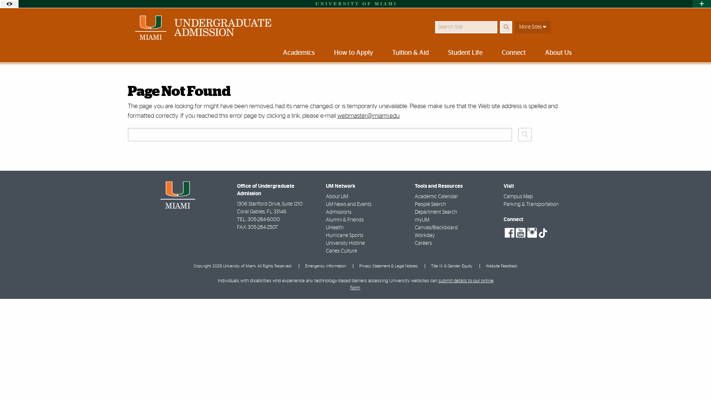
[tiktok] (543, 233)
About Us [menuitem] (558, 53)
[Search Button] (506, 27)
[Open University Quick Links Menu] (701, 4)
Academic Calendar (436, 196)
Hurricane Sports (344, 235)
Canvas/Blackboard (436, 227)
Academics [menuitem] (299, 53)
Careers (423, 243)
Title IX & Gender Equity (452, 266)
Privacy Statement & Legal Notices (388, 266)
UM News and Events (348, 204)
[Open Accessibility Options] (9, 4)
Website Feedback (501, 266)
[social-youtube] (520, 233)
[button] (695, 379)
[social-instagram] (532, 233)
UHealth (335, 227)
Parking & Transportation (531, 204)
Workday (425, 235)
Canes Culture (341, 251)
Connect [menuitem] (514, 53)
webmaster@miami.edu (368, 116)
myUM (422, 220)
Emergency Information (325, 266)
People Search (430, 204)
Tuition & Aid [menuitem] (410, 53)
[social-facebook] (509, 233)
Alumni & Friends (345, 220)
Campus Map (518, 196)
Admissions (338, 212)
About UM (337, 196)
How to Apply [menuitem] (353, 53)
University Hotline (345, 243)
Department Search (436, 212)
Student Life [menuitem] (465, 53)
